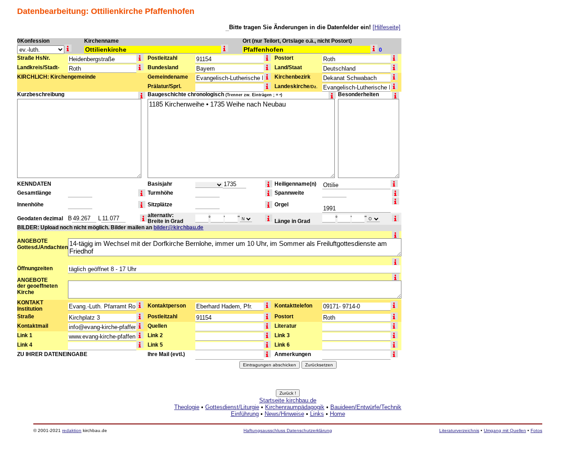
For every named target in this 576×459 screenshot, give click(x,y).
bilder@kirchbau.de (178, 227)
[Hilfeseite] (386, 27)
